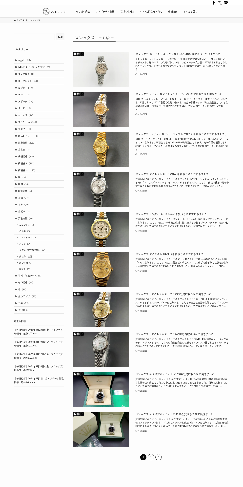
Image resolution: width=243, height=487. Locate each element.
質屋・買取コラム (29, 275)
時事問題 (25, 190)
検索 (60, 37)
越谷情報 (25, 282)
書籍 (23, 197)
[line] (226, 2)
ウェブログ (26, 73)
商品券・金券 (28, 256)
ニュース (25, 115)
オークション (28, 80)
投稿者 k (26, 163)
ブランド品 (27, 122)
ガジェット (27, 87)
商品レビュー (28, 135)
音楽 (23, 303)
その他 (25, 231)
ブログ (25, 128)
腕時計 (25, 269)
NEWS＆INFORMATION (34, 67)
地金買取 (25, 262)
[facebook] (214, 2)
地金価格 (27, 142)
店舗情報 (26, 156)
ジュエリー (27, 237)
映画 (23, 184)
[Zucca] (54, 11)
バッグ (25, 243)
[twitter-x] (220, 2)
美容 (23, 204)
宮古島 (24, 149)
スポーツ (25, 101)
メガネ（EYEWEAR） (32, 250)
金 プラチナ (27, 296)
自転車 (24, 211)
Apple (24, 60)
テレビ (24, 108)
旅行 (22, 177)
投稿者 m (26, 170)
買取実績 (26, 218)
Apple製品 (26, 224)
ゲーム (24, 94)
